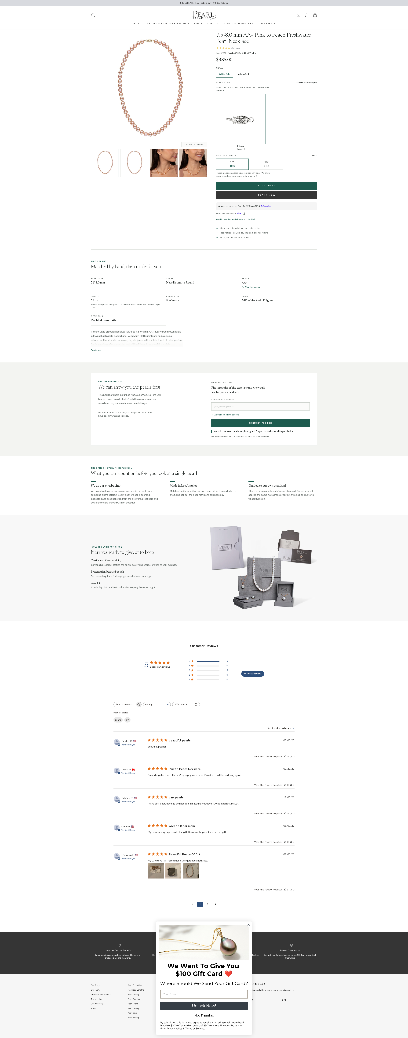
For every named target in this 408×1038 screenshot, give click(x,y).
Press (93, 1008)
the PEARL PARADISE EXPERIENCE (168, 23)
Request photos (260, 423)
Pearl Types (133, 1004)
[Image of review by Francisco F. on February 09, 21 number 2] (173, 871)
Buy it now (267, 195)
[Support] (306, 15)
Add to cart (266, 185)
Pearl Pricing (133, 1017)
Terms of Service (194, 1028)
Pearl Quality (133, 994)
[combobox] (157, 704)
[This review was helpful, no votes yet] (285, 756)
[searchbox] (125, 704)
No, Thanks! (204, 1015)
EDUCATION (201, 23)
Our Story (95, 985)
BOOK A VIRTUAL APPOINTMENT (235, 23)
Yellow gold (243, 74)
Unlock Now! (204, 1005)
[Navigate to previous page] (192, 904)
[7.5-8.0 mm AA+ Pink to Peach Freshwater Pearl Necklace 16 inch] (164, 163)
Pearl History (133, 1008)
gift (127, 719)
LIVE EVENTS (267, 23)
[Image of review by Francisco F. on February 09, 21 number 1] (156, 871)
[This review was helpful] (285, 889)
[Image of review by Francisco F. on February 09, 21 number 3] (191, 871)
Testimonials (96, 999)
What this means (252, 287)
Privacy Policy (174, 1028)
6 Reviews (235, 48)
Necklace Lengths (136, 990)
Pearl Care (132, 1013)
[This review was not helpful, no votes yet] (291, 756)
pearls (118, 719)
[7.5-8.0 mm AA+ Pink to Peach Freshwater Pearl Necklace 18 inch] (193, 163)
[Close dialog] (249, 925)
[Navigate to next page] (215, 904)
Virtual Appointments (101, 994)
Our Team (95, 990)
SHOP (136, 23)
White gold (224, 74)
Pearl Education (135, 985)
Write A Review (252, 673)
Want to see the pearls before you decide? (235, 219)
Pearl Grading (134, 999)
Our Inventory (97, 1004)
